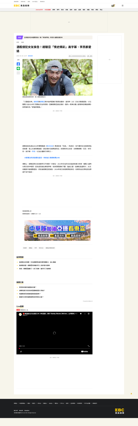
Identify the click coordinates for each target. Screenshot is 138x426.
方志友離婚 (48, 9)
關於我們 (16, 410)
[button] (90, 38)
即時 (54, 9)
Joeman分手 (39, 9)
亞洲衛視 (73, 403)
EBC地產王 (35, 1)
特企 (101, 9)
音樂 (71, 9)
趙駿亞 (42, 101)
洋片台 (62, 403)
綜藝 (88, 9)
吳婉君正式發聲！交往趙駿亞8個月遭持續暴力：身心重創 (37, 262)
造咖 (29, 1)
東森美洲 (42, 1)
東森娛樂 (30, 56)
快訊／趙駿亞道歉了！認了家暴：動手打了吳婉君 (35, 269)
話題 (79, 9)
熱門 (58, 9)
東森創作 (95, 403)
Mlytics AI (90, 301)
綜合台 (39, 403)
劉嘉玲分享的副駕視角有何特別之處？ (31, 297)
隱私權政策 (26, 410)
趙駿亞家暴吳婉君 (50, 248)
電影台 (56, 403)
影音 (62, 9)
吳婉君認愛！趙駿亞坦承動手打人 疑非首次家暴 (34, 265)
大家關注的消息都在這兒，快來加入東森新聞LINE (42, 157)
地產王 (33, 403)
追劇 (75, 9)
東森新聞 (16, 1)
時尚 (92, 9)
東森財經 (23, 1)
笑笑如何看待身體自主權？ (27, 287)
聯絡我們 (21, 410)
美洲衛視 (79, 403)
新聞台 (15, 403)
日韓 (66, 9)
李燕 (33, 151)
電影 (84, 9)
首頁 (17, 42)
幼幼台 (50, 403)
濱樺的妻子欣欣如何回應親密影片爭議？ (32, 290)
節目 (97, 9)
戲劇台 (45, 403)
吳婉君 (36, 101)
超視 (67, 403)
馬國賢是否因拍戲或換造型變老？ (30, 294)
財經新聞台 (22, 403)
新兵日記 (50, 146)
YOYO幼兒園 (87, 403)
